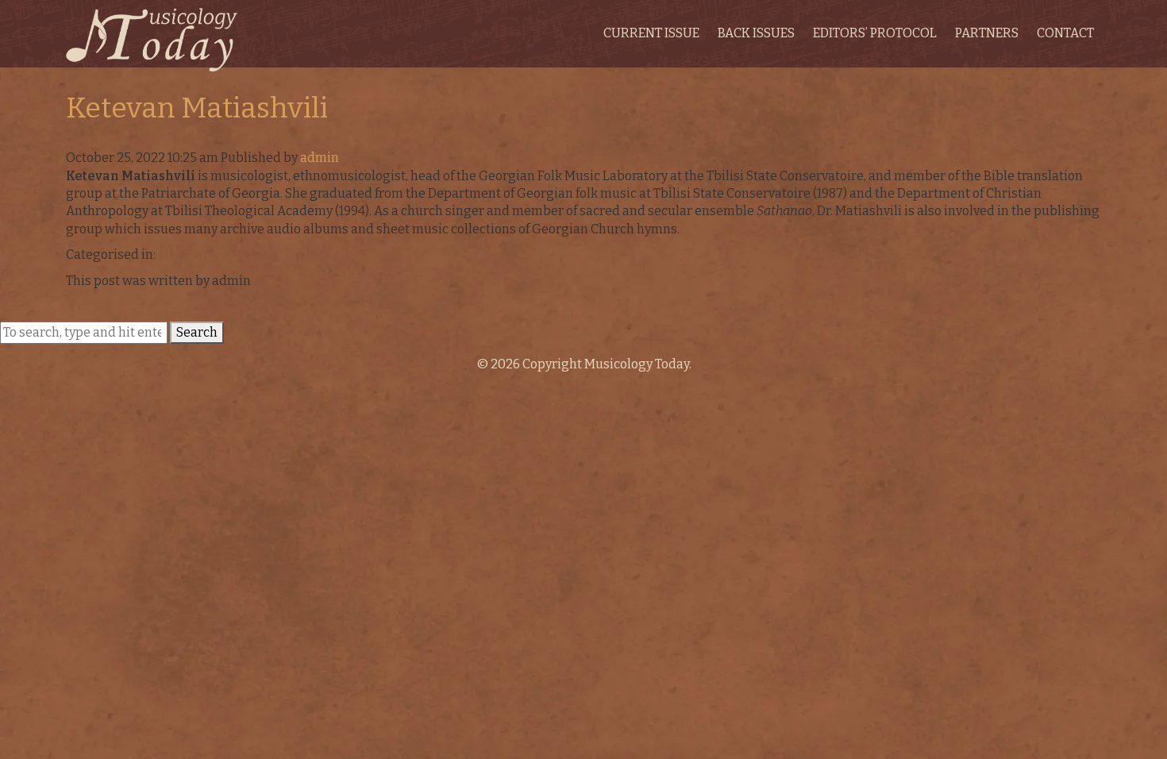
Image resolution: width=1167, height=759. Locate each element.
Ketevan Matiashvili (197, 108)
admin (319, 157)
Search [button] (197, 332)
